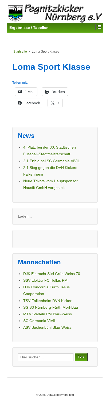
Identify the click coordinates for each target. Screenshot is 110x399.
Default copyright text (60, 394)
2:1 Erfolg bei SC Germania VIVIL (51, 161)
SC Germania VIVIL (39, 321)
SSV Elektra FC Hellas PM (45, 280)
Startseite (20, 51)
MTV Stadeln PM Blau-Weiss (47, 314)
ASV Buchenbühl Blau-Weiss (47, 327)
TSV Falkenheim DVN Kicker (47, 301)
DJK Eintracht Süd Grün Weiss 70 (51, 274)
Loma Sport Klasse (51, 67)
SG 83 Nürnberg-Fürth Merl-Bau (50, 307)
